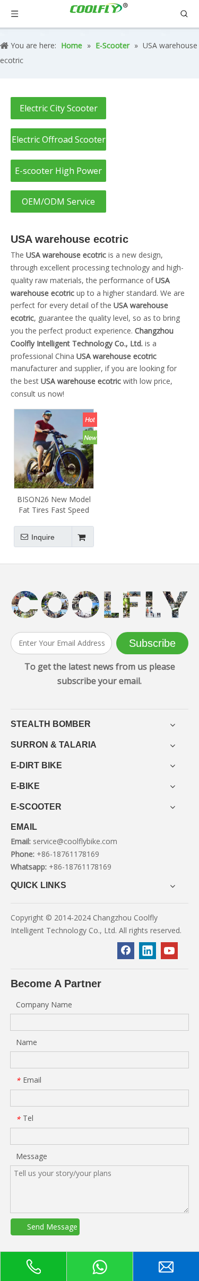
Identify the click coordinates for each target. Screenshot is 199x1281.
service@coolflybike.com (75, 841)
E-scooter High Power (58, 171)
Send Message (52, 1227)
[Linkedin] (147, 950)
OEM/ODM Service (58, 201)
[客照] (99, 604)
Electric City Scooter (59, 108)
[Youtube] (169, 950)
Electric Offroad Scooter (59, 139)
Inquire (43, 537)
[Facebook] (125, 950)
